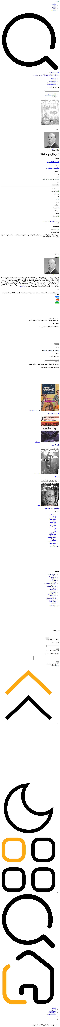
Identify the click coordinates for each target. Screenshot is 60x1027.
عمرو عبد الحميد (52, 574)
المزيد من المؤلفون (54, 605)
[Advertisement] (30, 244)
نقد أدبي (54, 531)
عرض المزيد (22, 286)
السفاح (57, 476)
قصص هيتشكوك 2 (53, 413)
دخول (57, 72)
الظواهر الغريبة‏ (52, 514)
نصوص (54, 520)
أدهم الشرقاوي (52, 575)
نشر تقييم (56, 344)
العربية (54, 516)
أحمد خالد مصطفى (51, 586)
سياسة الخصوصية (51, 82)
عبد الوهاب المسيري (51, 596)
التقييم (44, 221)
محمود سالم (53, 587)
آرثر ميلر (54, 602)
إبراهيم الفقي (52, 601)
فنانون (38, 505)
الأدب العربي (53, 517)
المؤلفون (54, 8)
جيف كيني (53, 584)
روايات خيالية (52, 543)
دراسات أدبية (53, 532)
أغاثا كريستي (53, 589)
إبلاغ (58, 223)
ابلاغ (58, 648)
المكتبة (54, 5)
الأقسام (54, 7)
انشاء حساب (53, 72)
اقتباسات (54, 10)
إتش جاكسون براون (51, 598)
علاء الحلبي (53, 592)
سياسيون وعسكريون (50, 95)
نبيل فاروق (53, 578)
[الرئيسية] (28, 1005)
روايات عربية (53, 519)
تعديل (47, 638)
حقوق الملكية (52, 81)
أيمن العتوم (53, 577)
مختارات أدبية (52, 534)
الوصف (57, 221)
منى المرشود (53, 595)
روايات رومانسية (52, 537)
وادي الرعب (55, 445)
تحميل (53, 184)
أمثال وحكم (53, 523)
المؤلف (53, 221)
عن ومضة (53, 78)
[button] (57, 297)
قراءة (57, 184)
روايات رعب (53, 538)
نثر (55, 528)
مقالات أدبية (53, 535)
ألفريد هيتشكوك (55, 148)
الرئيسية (54, 4)
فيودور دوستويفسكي (51, 599)
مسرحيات (37, 442)
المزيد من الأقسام (54, 546)
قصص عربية (37, 473)
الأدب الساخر (53, 522)
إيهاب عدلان (53, 581)
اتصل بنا (35, 75)
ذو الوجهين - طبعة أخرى (52, 508)
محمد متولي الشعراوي (50, 583)
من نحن (54, 1008)
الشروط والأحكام (51, 84)
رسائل (54, 529)
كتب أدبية (53, 540)
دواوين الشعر (52, 526)
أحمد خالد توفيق (52, 593)
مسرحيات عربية (52, 541)
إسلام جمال (53, 580)
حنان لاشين (53, 590)
